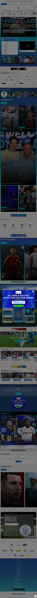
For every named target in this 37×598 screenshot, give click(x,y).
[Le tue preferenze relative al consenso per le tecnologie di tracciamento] (35, 596)
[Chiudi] (33, 291)
